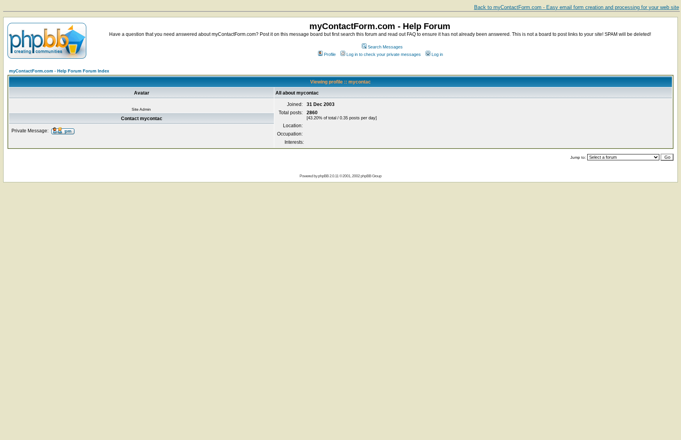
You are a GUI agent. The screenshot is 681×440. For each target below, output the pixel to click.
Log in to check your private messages (383, 54)
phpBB (323, 176)
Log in (437, 54)
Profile (330, 54)
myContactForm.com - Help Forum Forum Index (59, 71)
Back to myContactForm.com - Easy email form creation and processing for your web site (576, 7)
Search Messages (385, 47)
